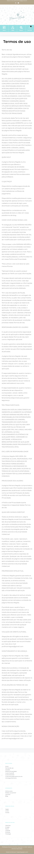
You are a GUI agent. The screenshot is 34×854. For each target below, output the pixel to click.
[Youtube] (18, 3)
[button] (4, 27)
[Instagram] (16, 3)
